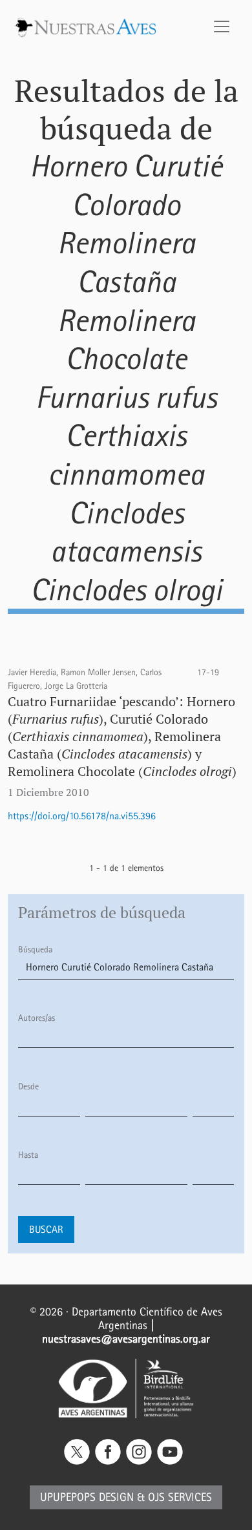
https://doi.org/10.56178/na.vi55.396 (82, 816)
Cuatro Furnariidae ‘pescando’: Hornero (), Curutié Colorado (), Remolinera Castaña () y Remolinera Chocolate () (122, 736)
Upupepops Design (87, 1497)
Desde (28, 1086)
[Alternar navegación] (221, 26)
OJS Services (180, 1497)
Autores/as (36, 1017)
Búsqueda (35, 949)
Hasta (28, 1154)
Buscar (46, 1229)
